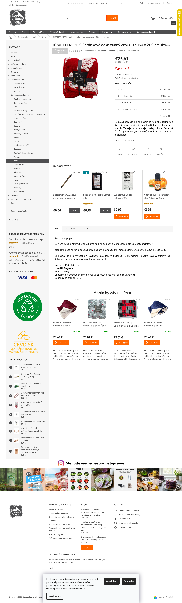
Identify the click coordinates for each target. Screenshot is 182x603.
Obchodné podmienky (98, 3)
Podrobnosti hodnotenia (105, 51)
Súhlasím (129, 581)
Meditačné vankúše (22, 145)
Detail (75, 210)
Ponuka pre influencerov (59, 524)
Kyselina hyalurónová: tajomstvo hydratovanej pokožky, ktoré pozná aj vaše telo (94, 526)
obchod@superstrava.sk (128, 510)
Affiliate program (56, 534)
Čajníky (17, 106)
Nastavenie (55, 596)
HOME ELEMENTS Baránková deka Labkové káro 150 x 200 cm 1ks (127, 324)
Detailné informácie (123, 140)
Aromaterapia (16, 68)
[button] (66, 348)
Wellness (14, 195)
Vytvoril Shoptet (166, 597)
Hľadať (112, 18)
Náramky (17, 172)
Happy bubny (19, 129)
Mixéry (13, 207)
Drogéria (14, 72)
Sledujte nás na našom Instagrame (95, 463)
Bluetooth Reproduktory (24, 153)
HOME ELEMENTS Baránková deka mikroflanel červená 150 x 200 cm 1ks (66, 324)
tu (84, 588)
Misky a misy (19, 191)
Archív (86, 547)
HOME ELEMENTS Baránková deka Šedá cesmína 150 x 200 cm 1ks (96, 324)
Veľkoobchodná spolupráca (60, 538)
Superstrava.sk (124, 518)
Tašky (16, 180)
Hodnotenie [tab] (70, 228)
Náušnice (17, 149)
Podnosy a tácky (21, 133)
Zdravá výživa (17, 60)
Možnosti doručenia (123, 74)
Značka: (129, 50)
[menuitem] (12, 32)
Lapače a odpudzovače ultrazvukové (29, 114)
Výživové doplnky (18, 64)
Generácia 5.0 (19, 87)
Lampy (16, 141)
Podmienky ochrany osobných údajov (62, 529)
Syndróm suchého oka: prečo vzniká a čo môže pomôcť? (93, 538)
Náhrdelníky (19, 122)
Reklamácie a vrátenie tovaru (61, 517)
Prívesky (17, 187)
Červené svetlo (17, 79)
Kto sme (52, 520)
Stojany (17, 91)
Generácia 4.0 (19, 83)
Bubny (16, 137)
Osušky (17, 126)
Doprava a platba (75, 3)
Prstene (17, 157)
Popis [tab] (57, 228)
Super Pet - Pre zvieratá (21, 199)
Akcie (13, 56)
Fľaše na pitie (19, 164)
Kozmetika (15, 75)
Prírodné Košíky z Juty (23, 110)
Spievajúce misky (21, 183)
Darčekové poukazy (22, 176)
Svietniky (17, 168)
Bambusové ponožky (23, 99)
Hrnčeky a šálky (20, 103)
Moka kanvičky (20, 118)
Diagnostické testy (19, 210)
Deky (16, 160)
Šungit (13, 203)
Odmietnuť (111, 581)
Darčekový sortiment (20, 95)
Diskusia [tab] (84, 228)
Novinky (14, 52)
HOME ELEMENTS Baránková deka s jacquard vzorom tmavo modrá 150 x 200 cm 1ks (156, 324)
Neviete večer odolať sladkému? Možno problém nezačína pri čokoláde (92, 513)
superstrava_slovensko (128, 523)
